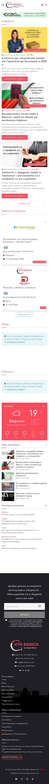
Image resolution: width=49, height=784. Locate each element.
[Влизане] (42, 5)
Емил (4, 528)
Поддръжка (7, 700)
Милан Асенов (9, 55)
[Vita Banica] (15, 5)
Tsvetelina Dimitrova (12, 169)
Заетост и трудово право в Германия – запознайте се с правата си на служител (21, 175)
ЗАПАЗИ (24, 615)
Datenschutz (7, 730)
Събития (7, 372)
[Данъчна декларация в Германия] (8, 476)
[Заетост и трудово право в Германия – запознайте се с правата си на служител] (8, 454)
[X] (23, 670)
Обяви (5, 324)
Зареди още (24, 203)
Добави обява (8, 690)
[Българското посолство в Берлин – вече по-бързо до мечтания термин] (8, 465)
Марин (5, 512)
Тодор (4, 519)
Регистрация (8, 686)
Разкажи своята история (19, 287)
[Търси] (46, 5)
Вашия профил (8, 693)
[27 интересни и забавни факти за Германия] (8, 486)
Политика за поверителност (31, 626)
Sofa (4, 546)
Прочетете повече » (15, 79)
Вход (4, 683)
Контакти (7, 720)
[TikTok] (28, 670)
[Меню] (3, 5)
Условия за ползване (11, 716)
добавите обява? (16, 342)
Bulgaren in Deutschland (15, 734)
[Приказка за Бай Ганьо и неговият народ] (8, 496)
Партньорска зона (11, 704)
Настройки (7, 697)
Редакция (7, 111)
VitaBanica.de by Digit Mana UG (24, 773)
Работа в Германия (14, 211)
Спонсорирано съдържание (14, 723)
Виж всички (24, 314)
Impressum (6, 727)
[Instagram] (25, 670)
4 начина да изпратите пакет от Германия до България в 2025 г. (24, 61)
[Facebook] (20, 670)
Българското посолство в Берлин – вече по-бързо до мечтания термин (20, 117)
